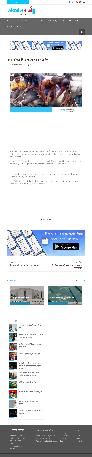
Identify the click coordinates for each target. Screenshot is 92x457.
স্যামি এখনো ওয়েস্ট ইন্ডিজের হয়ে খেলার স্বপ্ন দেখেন (30, 345)
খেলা (76, 21)
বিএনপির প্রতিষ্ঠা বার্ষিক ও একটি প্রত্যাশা (30, 392)
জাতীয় (17, 21)
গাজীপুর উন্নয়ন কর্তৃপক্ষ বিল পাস (22, 297)
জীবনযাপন (41, 21)
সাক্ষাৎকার (18, 26)
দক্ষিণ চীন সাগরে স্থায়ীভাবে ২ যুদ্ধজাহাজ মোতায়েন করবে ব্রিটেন (66, 265)
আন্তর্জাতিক (25, 21)
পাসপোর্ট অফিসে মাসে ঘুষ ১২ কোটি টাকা (62, 297)
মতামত (9, 21)
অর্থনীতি (65, 436)
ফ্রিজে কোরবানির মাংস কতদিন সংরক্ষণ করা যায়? (25, 264)
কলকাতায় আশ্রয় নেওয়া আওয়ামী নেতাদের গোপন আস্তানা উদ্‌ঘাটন (31, 336)
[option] (27, 295)
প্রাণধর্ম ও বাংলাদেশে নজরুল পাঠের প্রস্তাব (28, 402)
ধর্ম (33, 21)
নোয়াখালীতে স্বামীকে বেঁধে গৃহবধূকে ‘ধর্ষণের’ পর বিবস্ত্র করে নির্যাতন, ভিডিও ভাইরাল (30, 365)
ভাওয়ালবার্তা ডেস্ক (17, 65)
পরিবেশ (63, 21)
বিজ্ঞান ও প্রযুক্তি (52, 21)
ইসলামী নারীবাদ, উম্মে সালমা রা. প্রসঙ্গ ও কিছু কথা (30, 412)
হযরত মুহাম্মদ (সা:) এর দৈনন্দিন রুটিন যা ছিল (30, 326)
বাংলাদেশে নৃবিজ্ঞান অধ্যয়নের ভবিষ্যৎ (29, 354)
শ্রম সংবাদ (78, 434)
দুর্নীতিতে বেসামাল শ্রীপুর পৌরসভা (28, 382)
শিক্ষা (70, 21)
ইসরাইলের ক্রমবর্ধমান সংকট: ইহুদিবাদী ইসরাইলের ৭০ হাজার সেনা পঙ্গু (29, 374)
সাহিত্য (9, 26)
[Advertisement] (46, 134)
